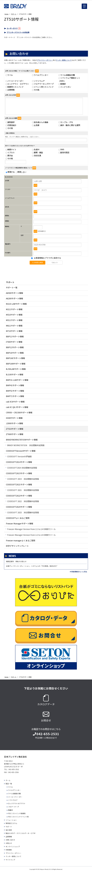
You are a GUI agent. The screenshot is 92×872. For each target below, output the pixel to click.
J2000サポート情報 (14, 423)
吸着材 (63, 84)
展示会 (10, 156)
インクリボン (65, 87)
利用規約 (9, 850)
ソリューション (11, 820)
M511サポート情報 (14, 320)
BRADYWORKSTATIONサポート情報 (22, 439)
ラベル (10, 75)
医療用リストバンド (15, 87)
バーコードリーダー (15, 81)
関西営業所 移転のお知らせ (16, 561)
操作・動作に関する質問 (70, 125)
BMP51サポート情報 (15, 390)
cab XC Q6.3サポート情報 (17, 407)
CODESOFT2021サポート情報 (19, 484)
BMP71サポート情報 (15, 396)
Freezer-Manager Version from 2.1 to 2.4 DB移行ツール (31, 529)
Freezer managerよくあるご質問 (20, 540)
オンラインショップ (13, 847)
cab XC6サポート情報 (15, 401)
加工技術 (9, 830)
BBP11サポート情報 (15, 336)
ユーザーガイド (12, 28)
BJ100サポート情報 (14, 374)
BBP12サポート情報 (15, 347)
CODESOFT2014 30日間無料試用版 (22, 467)
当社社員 (37, 156)
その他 (36, 90)
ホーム (8, 780)
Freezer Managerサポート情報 (19, 523)
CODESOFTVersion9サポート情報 (20, 450)
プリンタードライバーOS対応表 (18, 32)
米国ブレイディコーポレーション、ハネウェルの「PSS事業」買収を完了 (31, 566)
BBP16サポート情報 (15, 352)
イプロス (11, 152)
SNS (62, 149)
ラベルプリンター (41, 75)
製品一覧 (9, 784)
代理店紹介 (11, 125)
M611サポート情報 (14, 325)
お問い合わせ (10, 840)
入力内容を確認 (37, 262)
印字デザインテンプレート (17, 545)
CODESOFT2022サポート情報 (19, 495)
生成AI (36, 149)
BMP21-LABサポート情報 (17, 380)
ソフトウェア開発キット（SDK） (69, 79)
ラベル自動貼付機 (67, 75)
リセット (54, 262)
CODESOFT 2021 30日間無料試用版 (23, 490)
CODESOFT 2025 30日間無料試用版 (23, 512)
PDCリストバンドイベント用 (18, 817)
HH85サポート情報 (14, 418)
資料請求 (11, 122)
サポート (10, 282)
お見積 (36, 125)
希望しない (21, 172)
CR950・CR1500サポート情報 (19, 412)
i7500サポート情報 (14, 341)
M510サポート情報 (14, 314)
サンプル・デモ (66, 122)
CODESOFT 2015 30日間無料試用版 (23, 478)
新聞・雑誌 (38, 152)
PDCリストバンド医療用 (16, 813)
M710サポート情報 (14, 331)
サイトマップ (10, 860)
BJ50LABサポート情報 (16, 369)
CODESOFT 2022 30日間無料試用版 (23, 501)
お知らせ (9, 843)
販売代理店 (64, 152)
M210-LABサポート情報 (16, 303)
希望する (11, 172)
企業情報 (11, 90)
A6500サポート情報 (14, 293)
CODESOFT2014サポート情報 (19, 462)
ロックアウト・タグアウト (18, 84)
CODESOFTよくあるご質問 (17, 518)
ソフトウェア (39, 81)
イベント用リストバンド (44, 87)
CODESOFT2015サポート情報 (19, 473)
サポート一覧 (11, 287)
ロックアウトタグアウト (16, 803)
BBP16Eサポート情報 (15, 358)
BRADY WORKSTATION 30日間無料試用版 (25, 445)
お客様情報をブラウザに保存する (47, 258)
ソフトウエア (13, 800)
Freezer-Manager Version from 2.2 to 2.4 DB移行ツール (31, 534)
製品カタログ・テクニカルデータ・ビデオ (20, 833)
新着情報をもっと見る (79, 571)
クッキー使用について (64, 60)
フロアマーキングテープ (44, 84)
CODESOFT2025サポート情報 (19, 506)
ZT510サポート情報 (14, 428)
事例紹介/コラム (11, 823)
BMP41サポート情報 (15, 385)
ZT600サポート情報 (14, 434)
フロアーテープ (13, 807)
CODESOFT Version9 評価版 (19, 456)
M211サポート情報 (14, 309)
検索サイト (11, 149)
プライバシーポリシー (45, 60)
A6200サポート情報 (14, 298)
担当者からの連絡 (41, 122)
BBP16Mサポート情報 (15, 363)
